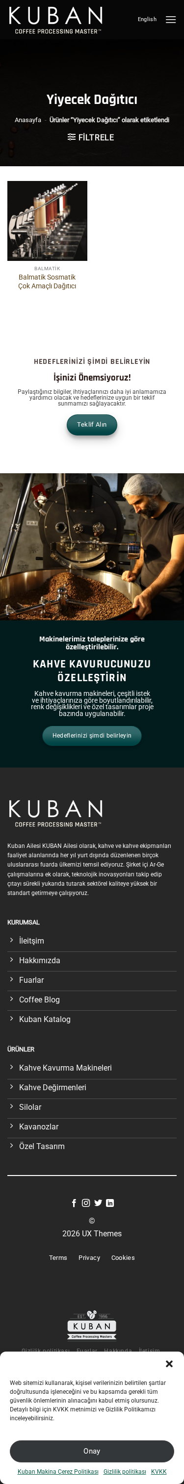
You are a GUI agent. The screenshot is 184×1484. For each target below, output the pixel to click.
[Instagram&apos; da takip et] (86, 1203)
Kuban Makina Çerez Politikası (58, 1471)
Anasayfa (28, 120)
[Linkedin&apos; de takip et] (110, 1203)
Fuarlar (87, 1351)
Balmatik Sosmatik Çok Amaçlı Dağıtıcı (47, 281)
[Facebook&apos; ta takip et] (74, 1203)
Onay (92, 1451)
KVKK (159, 1471)
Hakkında (118, 1351)
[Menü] (171, 19)
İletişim (149, 1351)
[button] (169, 1364)
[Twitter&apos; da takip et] (98, 1203)
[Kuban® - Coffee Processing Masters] (58, 19)
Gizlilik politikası (125, 1471)
